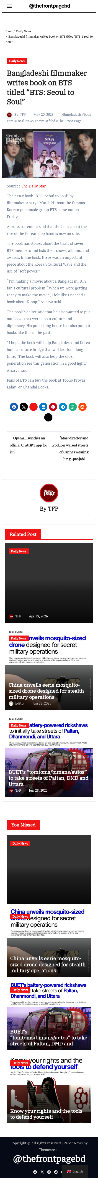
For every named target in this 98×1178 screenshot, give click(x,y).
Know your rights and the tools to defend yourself (46, 1113)
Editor (20, 703)
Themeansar (49, 1149)
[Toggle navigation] (9, 6)
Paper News (73, 1142)
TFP (23, 114)
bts (11, 120)
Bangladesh (72, 114)
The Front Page (70, 120)
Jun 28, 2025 (42, 703)
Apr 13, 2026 (38, 616)
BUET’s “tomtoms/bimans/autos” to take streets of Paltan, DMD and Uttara (48, 777)
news (40, 120)
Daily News (17, 61)
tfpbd (51, 120)
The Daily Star (33, 186)
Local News (25, 120)
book (87, 114)
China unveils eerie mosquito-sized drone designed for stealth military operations (46, 690)
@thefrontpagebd (49, 6)
